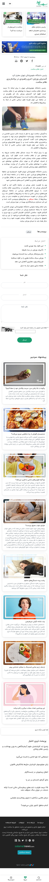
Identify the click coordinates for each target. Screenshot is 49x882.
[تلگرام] (29, 840)
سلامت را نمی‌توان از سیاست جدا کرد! (15, 29)
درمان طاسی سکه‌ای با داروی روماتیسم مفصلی (29, 798)
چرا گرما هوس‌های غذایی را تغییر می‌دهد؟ (30, 480)
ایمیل (24, 295)
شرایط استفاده (11, 823)
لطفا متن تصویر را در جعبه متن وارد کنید (34, 328)
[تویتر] (22, 840)
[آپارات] (33, 840)
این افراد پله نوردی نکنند (33, 246)
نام (24, 282)
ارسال (25, 340)
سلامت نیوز (36, 4)
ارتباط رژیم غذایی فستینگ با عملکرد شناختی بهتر (27, 667)
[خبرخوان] (19, 840)
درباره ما (40, 823)
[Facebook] (32, 61)
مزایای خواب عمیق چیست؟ (35, 525)
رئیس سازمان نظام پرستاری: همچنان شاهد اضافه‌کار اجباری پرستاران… (37, 32)
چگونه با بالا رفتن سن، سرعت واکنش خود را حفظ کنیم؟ (25, 388)
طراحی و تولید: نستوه (22, 865)
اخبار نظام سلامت (37, 69)
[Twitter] (26, 61)
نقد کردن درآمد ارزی (41, 730)
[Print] (16, 61)
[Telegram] (21, 61)
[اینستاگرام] (26, 840)
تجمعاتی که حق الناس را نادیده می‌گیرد (32, 757)
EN (10, 4)
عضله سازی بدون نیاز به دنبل (31, 266)
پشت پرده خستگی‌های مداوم (34, 580)
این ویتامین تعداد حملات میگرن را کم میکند (29, 708)
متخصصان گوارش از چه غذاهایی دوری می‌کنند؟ (28, 434)
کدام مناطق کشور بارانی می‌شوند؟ (34, 805)
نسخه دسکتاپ (24, 852)
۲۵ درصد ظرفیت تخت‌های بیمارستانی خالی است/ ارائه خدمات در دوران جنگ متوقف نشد (26, 788)
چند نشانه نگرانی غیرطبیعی (35, 621)
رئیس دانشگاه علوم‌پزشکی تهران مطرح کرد (29, 75)
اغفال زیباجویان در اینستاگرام (36, 772)
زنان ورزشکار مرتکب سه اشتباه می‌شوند (27, 254)
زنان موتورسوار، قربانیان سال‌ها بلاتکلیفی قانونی (29, 764)
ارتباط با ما (31, 823)
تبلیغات (21, 823)
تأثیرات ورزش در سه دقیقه (32, 250)
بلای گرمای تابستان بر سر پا (37, 780)
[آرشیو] (15, 840)
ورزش (29, 232)
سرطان (31, 199)
